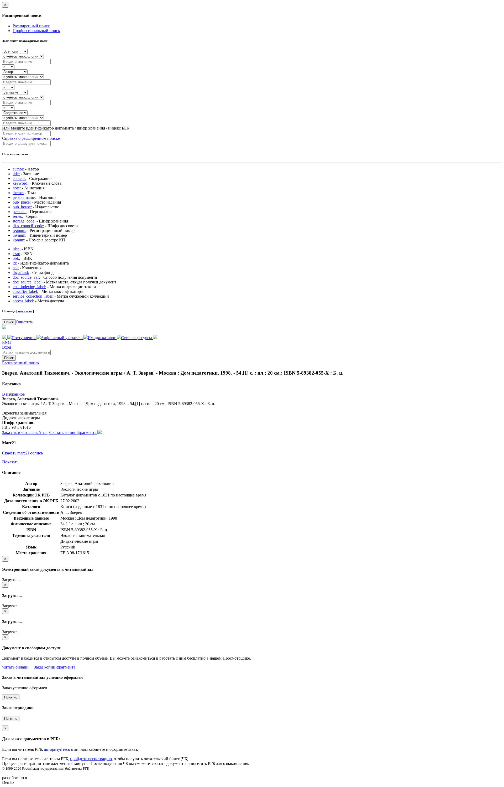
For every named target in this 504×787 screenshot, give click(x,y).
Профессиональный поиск (36, 30)
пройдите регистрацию (91, 759)
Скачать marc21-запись (22, 453)
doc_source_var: (26, 277)
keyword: (20, 183)
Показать (10, 462)
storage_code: (24, 221)
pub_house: (22, 207)
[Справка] (155, 337)
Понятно (10, 697)
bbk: (16, 258)
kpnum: (19, 240)
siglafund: (21, 272)
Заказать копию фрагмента (73, 432)
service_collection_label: (33, 296)
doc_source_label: (28, 282)
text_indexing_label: (29, 286)
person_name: (24, 197)
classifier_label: (25, 291)
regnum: (19, 230)
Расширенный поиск (31, 26)
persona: (20, 211)
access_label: (23, 301)
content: (19, 178)
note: (17, 188)
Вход (6, 347)
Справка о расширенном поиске (31, 138)
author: (18, 169)
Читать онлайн (15, 667)
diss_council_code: (28, 226)
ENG (6, 342)
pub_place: (22, 202)
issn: (16, 253)
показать (25, 311)
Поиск (9, 322)
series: (18, 216)
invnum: (19, 235)
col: (16, 268)
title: (16, 174)
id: (15, 263)
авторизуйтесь (57, 749)
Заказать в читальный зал (25, 432)
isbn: (16, 249)
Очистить (24, 322)
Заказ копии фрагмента (54, 667)
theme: (18, 192)
